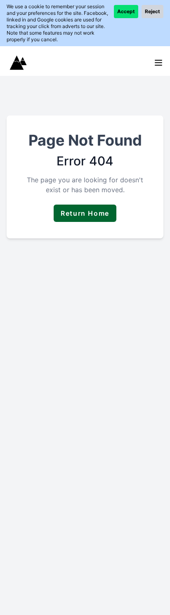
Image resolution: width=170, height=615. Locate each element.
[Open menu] (158, 62)
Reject (152, 11)
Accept (126, 11)
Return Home (85, 213)
